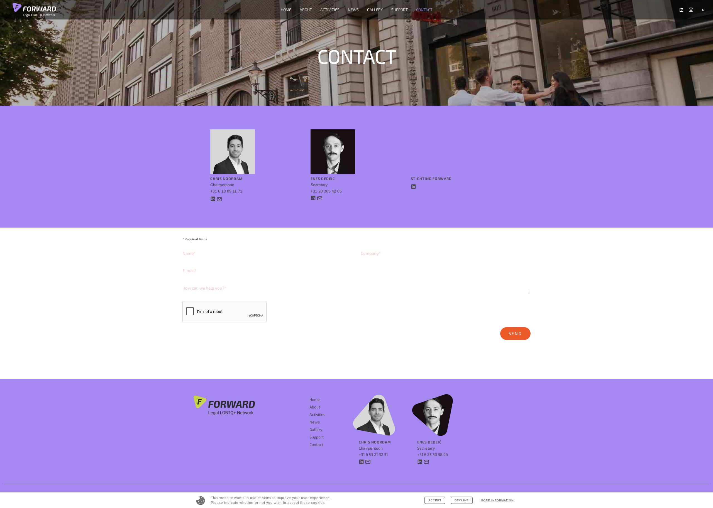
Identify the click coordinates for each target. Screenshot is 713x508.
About (314, 407)
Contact (424, 9)
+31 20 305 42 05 (326, 191)
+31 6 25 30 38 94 (432, 454)
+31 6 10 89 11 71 (226, 191)
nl (704, 10)
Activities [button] (330, 9)
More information (497, 500)
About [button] (306, 9)
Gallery (375, 9)
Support (399, 9)
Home (286, 9)
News (353, 9)
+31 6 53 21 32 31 (373, 454)
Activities (317, 414)
